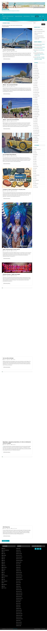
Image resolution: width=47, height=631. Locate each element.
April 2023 (35, 123)
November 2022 (20, 615)
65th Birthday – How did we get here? (8, 16)
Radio (4, 570)
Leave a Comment (14, 51)
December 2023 (36, 109)
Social (35, 171)
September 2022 (36, 135)
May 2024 (19, 584)
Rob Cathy (9, 51)
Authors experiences (27, 16)
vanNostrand (36, 183)
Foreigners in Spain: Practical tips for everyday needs (14, 189)
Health (7, 18)
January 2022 (20, 622)
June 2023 (19, 603)
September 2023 (36, 114)
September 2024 (20, 579)
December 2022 (36, 130)
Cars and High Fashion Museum (9, 154)
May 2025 (19, 567)
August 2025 (36, 78)
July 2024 (35, 97)
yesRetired (5, 9)
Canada (4, 18)
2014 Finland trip (6, 527)
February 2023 (20, 610)
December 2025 (36, 73)
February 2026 (36, 70)
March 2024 (36, 104)
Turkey (35, 178)
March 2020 (36, 142)
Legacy (35, 161)
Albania (35, 147)
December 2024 (36, 92)
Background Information (18, 16)
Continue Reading (7, 128)
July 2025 (35, 80)
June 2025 (36, 82)
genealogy (35, 154)
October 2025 (36, 75)
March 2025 (36, 87)
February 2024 (36, 106)
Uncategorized (36, 180)
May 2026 (19, 548)
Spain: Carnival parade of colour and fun (11, 249)
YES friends (33, 16)
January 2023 (36, 128)
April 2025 (35, 85)
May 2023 (35, 121)
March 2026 (36, 68)
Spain (40, 16)
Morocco (35, 164)
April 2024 (35, 102)
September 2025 (20, 560)
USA (43, 16)
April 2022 (35, 137)
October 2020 (36, 140)
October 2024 (36, 94)
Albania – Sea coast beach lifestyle (10, 84)
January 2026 (20, 555)
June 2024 (36, 99)
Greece (35, 156)
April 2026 (35, 66)
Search (34, 22)
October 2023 (20, 596)
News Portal (36, 166)
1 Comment (13, 86)
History (35, 159)
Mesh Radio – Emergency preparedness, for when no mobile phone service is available (39, 58)
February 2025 (20, 572)
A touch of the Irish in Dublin (9, 49)
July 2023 (35, 118)
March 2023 (19, 608)
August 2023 (36, 116)
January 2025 (36, 90)
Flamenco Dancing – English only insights (11, 274)
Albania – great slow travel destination (11, 119)
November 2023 (36, 111)
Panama (35, 168)
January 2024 (20, 591)
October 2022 (36, 133)
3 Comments (13, 444)
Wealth (35, 185)
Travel (37, 16)
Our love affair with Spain (8, 358)
